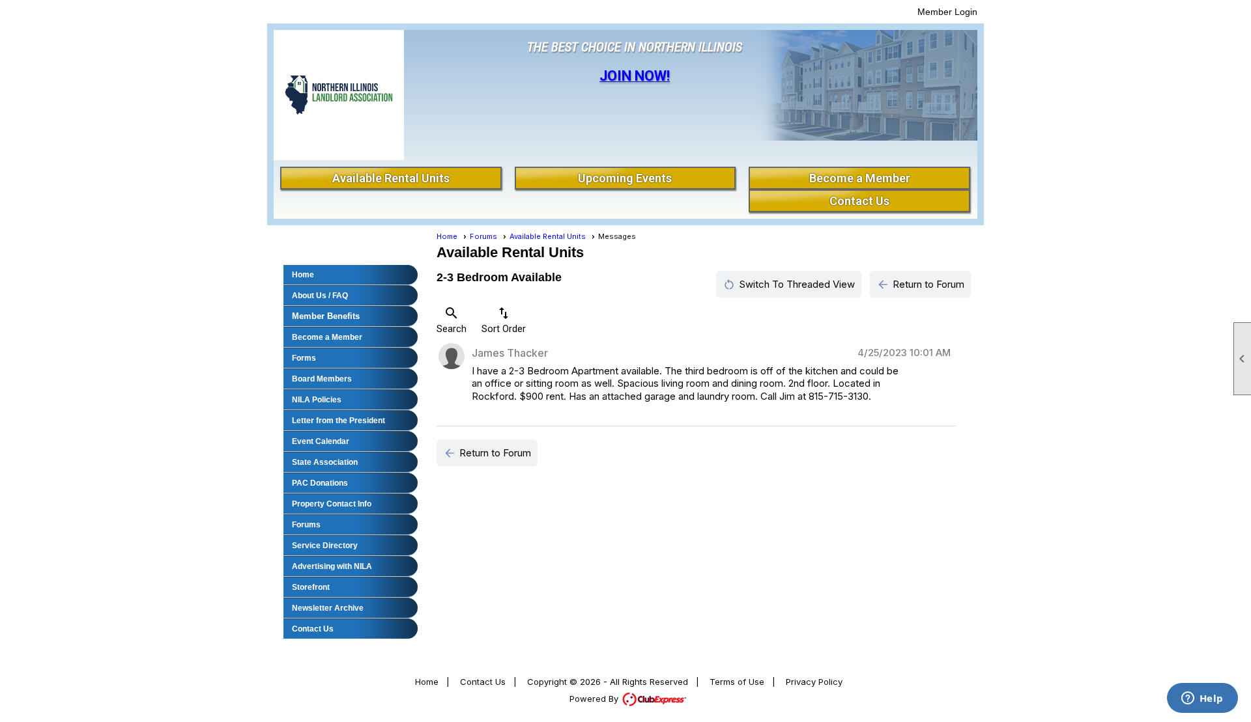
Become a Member (859, 178)
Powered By (595, 698)
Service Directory (325, 545)
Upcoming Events (625, 178)
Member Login (947, 12)
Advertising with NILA (332, 566)
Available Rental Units (391, 178)
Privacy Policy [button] (814, 681)
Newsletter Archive (328, 608)
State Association (325, 462)
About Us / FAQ (320, 295)
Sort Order (504, 320)
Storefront (311, 587)
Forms (304, 358)
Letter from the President (338, 420)
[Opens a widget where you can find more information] (1202, 699)
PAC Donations (320, 483)
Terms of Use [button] (737, 681)
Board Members (322, 378)
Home (303, 274)
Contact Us (859, 201)
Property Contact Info (331, 503)
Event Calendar (320, 441)
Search (452, 320)
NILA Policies (316, 399)
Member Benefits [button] (326, 316)
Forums (306, 524)
